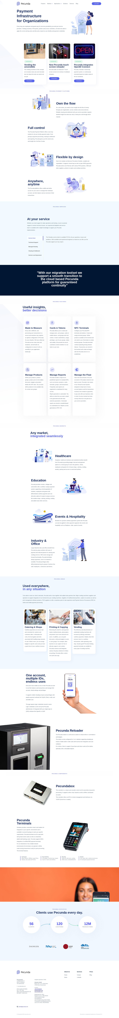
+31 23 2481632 (38, 989)
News (65, 977)
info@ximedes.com (39, 990)
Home (65, 975)
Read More (29, 80)
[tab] (35, 238)
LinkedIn (79, 977)
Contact (79, 975)
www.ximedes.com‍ (39, 991)
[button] (49, 3)
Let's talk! (96, 3)
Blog (91, 975)
